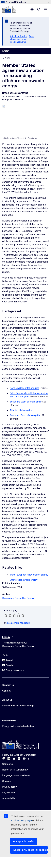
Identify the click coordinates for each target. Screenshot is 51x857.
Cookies (6, 781)
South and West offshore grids (25, 401)
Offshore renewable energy (24, 579)
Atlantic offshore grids (21, 410)
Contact (6, 690)
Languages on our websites (16, 775)
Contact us (7, 764)
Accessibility (8, 798)
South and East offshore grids (25, 415)
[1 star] (6, 615)
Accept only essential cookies (30, 849)
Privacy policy (9, 786)
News (7, 58)
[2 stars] (8, 615)
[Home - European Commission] (9, 9)
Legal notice (8, 792)
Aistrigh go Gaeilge (18, 36)
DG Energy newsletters (13, 670)
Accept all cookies (24, 841)
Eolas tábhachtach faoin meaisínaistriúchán (22, 39)
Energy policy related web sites (18, 726)
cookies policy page (21, 820)
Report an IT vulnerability (15, 769)
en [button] (32, 9)
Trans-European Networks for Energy (29, 574)
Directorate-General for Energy (18, 598)
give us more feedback (18, 622)
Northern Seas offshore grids (24, 388)
